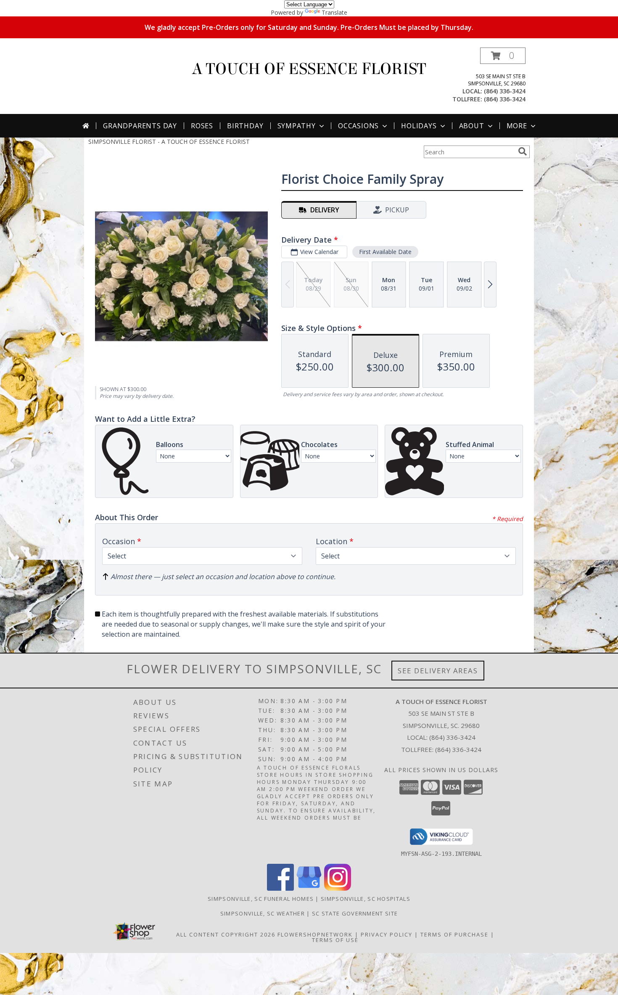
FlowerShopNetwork (315, 934)
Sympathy (296, 125)
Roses (202, 125)
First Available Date (385, 252)
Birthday (245, 125)
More (517, 125)
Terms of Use (335, 940)
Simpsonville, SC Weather (262, 913)
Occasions (358, 125)
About (471, 125)
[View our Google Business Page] (309, 888)
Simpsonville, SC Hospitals (365, 898)
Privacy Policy (386, 934)
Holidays (418, 125)
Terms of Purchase (454, 934)
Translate (334, 12)
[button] (503, 56)
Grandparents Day (140, 125)
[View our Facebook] (280, 888)
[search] (522, 151)
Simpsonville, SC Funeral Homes (261, 898)
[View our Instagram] (337, 888)
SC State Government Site (355, 913)
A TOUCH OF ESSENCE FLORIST (309, 69)
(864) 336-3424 (505, 91)
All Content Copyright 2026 (225, 934)
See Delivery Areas (438, 670)
